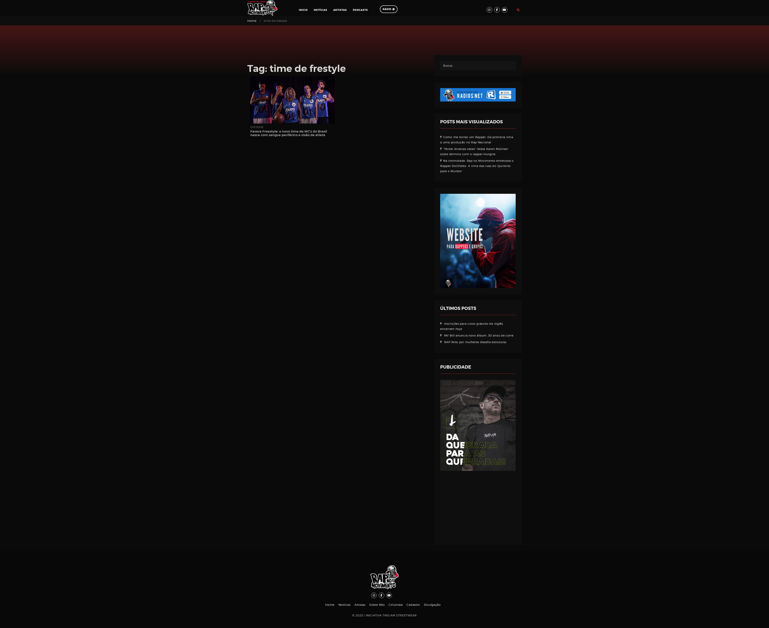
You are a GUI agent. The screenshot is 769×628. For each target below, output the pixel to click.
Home (252, 20)
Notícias (320, 10)
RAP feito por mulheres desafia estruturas (475, 342)
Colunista (396, 604)
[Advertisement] (478, 505)
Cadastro (413, 604)
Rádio (387, 9)
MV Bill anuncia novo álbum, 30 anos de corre (478, 335)
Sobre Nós (376, 604)
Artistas (340, 10)
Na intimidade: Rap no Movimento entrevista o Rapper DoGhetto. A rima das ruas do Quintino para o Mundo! (477, 166)
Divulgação (432, 604)
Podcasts (360, 10)
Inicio (303, 10)
